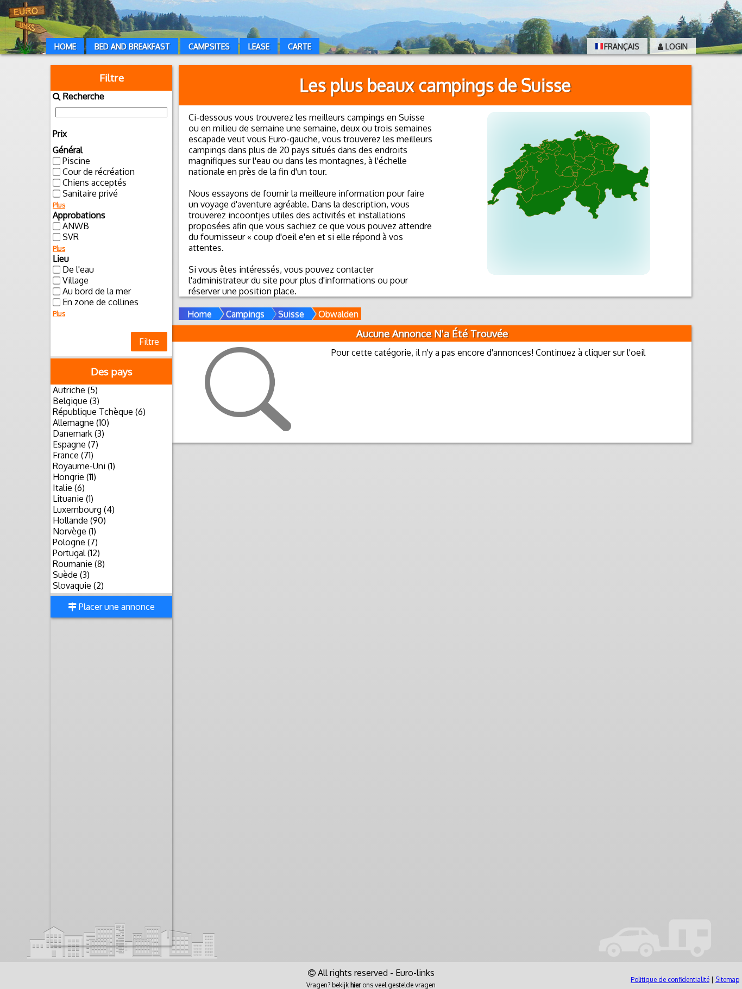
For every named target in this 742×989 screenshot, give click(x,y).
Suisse (291, 313)
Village (75, 280)
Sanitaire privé (90, 193)
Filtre (149, 341)
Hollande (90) (79, 520)
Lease (258, 46)
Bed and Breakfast (132, 46)
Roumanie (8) (79, 563)
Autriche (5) (75, 390)
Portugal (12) (76, 552)
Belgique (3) (76, 400)
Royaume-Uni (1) (84, 466)
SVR (70, 236)
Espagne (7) (75, 444)
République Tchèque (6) (99, 411)
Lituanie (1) (73, 498)
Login (675, 46)
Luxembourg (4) (84, 509)
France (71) (73, 455)
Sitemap (727, 979)
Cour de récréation (98, 171)
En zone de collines (100, 302)
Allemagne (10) (81, 422)
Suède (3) (71, 574)
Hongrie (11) (74, 476)
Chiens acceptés (94, 182)
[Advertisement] (111, 783)
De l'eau (78, 269)
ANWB (75, 226)
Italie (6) (69, 487)
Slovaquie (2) (78, 585)
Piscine (76, 160)
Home (65, 46)
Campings (245, 313)
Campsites (209, 46)
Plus (59, 205)
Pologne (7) (75, 542)
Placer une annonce (116, 606)
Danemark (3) (78, 433)
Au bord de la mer (96, 291)
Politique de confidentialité (670, 979)
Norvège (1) (74, 531)
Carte (299, 46)
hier (355, 985)
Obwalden (338, 313)
